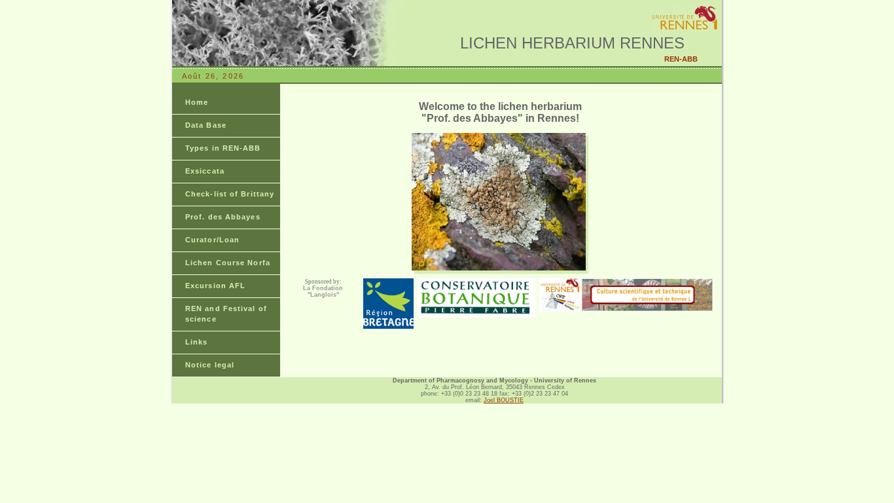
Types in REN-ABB (223, 148)
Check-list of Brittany (229, 194)
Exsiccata (204, 171)
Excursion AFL (215, 285)
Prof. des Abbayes (222, 217)
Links (196, 342)
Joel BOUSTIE (504, 400)
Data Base (205, 125)
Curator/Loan (212, 240)
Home (196, 102)
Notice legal (209, 365)
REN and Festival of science (226, 314)
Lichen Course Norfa (227, 263)
